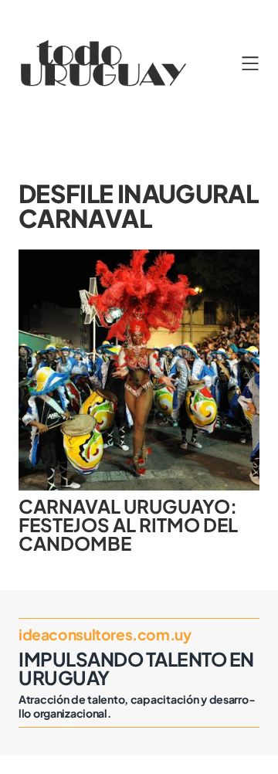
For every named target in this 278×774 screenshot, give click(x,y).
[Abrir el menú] (250, 63)
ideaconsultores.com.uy (105, 634)
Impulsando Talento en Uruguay (136, 668)
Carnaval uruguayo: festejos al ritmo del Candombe (128, 525)
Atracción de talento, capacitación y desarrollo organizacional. (137, 706)
